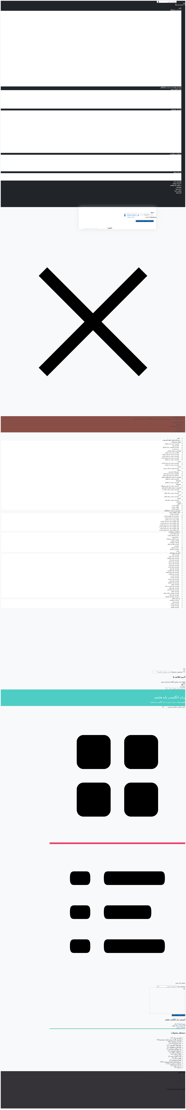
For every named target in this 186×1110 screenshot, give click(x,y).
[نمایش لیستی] (117, 979)
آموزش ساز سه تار (171, 133)
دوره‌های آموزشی (175, 1051)
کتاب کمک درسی (168, 24)
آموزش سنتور (173, 131)
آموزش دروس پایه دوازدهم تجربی (159, 63)
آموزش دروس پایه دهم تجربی (160, 60)
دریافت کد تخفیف (175, 185)
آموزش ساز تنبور (172, 120)
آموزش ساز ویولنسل (170, 148)
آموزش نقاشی (172, 179)
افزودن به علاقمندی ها (178, 1015)
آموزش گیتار (173, 152)
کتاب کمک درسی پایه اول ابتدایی (159, 28)
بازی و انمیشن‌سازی (171, 170)
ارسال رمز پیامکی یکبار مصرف (144, 221)
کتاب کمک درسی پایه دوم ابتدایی (159, 30)
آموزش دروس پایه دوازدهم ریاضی (159, 56)
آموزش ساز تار (172, 119)
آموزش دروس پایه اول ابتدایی (164, 13)
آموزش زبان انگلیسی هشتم (175, 1020)
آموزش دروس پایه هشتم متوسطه (163, 45)
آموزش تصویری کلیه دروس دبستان (172, 469)
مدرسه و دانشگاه (175, 10)
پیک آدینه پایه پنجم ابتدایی (166, 95)
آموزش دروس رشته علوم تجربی (163, 58)
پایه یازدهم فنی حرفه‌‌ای (162, 76)
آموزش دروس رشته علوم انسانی (163, 65)
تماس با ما (178, 191)
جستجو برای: (181, 986)
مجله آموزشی (176, 422)
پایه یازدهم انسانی (164, 69)
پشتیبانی (178, 187)
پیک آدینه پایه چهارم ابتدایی (165, 93)
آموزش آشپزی (172, 178)
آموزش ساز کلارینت (170, 139)
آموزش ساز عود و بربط (169, 135)
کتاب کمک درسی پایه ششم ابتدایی (159, 37)
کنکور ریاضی (169, 83)
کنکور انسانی (175, 508)
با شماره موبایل (131, 214)
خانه (180, 8)
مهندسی (174, 165)
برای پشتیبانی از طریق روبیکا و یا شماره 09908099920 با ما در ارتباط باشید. (157, 419)
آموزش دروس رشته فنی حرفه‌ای (163, 72)
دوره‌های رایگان (176, 1052)
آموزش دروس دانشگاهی (172, 510)
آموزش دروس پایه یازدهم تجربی (159, 61)
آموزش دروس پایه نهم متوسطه (163, 47)
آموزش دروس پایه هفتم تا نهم (167, 41)
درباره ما (178, 189)
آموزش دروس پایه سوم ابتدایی (164, 17)
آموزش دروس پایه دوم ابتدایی (164, 15)
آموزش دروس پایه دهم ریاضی (160, 52)
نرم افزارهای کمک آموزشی (171, 440)
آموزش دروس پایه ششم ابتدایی (163, 23)
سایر (177, 551)
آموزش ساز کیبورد (171, 143)
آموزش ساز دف (172, 126)
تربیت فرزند (175, 449)
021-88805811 (176, 417)
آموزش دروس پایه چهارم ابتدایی (163, 19)
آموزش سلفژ (173, 150)
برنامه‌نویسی (173, 155)
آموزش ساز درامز (171, 124)
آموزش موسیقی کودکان (172, 596)
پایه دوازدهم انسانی (163, 71)
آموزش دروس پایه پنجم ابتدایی (164, 21)
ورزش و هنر (177, 172)
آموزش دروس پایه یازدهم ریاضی (159, 54)
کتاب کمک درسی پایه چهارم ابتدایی (159, 34)
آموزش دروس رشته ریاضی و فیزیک (162, 50)
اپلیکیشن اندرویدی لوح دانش (171, 475)
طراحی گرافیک (172, 157)
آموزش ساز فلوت (171, 137)
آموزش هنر (173, 176)
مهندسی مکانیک (168, 167)
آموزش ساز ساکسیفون (169, 130)
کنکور (175, 80)
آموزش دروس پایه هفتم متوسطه (163, 43)
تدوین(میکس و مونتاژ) (170, 161)
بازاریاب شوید (177, 183)
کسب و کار (177, 1058)
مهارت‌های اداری (172, 163)
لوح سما (178, 192)
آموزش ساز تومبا (171, 122)
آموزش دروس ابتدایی (170, 12)
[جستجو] (157, 986)
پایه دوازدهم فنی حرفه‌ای (162, 78)
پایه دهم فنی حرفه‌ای (163, 74)
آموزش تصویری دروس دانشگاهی (170, 87)
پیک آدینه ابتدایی (172, 91)
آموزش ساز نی (172, 144)
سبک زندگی (177, 1054)
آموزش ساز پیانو (172, 117)
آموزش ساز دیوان (171, 128)
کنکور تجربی (170, 82)
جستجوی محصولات (176, 672)
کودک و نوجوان (176, 442)
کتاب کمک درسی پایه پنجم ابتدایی (159, 36)
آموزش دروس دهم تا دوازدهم (167, 48)
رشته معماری (169, 168)
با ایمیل (146, 214)
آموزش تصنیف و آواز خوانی (168, 111)
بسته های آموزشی (168, 39)
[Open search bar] (184, 669)
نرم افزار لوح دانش (175, 426)
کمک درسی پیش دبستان (162, 26)
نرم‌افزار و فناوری (175, 154)
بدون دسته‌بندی (176, 1043)
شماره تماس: (149, 217)
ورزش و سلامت (172, 174)
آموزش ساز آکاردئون (170, 115)
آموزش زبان (177, 181)
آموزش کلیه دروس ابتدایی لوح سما (170, 1039)
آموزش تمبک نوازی (171, 113)
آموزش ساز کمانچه (171, 141)
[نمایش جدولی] (117, 843)
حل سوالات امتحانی (175, 1049)
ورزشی (179, 1067)
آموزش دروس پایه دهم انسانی (160, 67)
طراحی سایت (173, 159)
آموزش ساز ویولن (171, 146)
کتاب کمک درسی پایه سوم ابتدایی (159, 32)
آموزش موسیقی (176, 109)
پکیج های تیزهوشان (171, 85)
